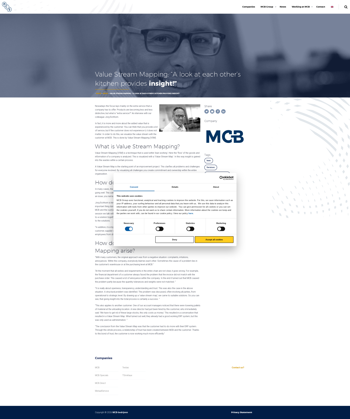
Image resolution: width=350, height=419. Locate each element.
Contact (320, 6)
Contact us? (238, 367)
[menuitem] (248, 7)
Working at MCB (301, 6)
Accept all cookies (214, 239)
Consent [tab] (134, 187)
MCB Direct (100, 383)
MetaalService (102, 391)
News (283, 6)
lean (209, 160)
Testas (125, 368)
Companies (248, 6)
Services (211, 167)
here (191, 213)
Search (346, 6)
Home (98, 93)
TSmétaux (127, 375)
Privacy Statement (241, 412)
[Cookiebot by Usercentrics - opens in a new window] (222, 178)
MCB (97, 368)
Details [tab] (175, 187)
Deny (174, 239)
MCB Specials (101, 375)
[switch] (160, 229)
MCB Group (267, 6)
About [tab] (216, 187)
